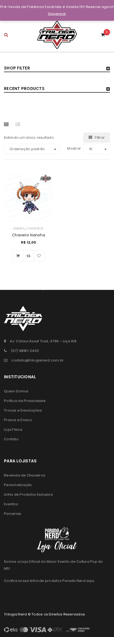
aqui (90, 580)
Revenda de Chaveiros (24, 475)
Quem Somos (16, 391)
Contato (11, 439)
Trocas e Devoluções (23, 410)
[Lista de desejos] (39, 255)
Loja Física (13, 429)
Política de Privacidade (25, 400)
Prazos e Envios (18, 419)
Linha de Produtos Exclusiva (28, 494)
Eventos (11, 504)
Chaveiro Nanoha (28, 235)
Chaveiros (34, 228)
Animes (19, 228)
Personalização (18, 484)
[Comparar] (28, 255)
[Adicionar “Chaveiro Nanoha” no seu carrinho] (18, 255)
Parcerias (12, 513)
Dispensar (57, 13)
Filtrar (100, 137)
